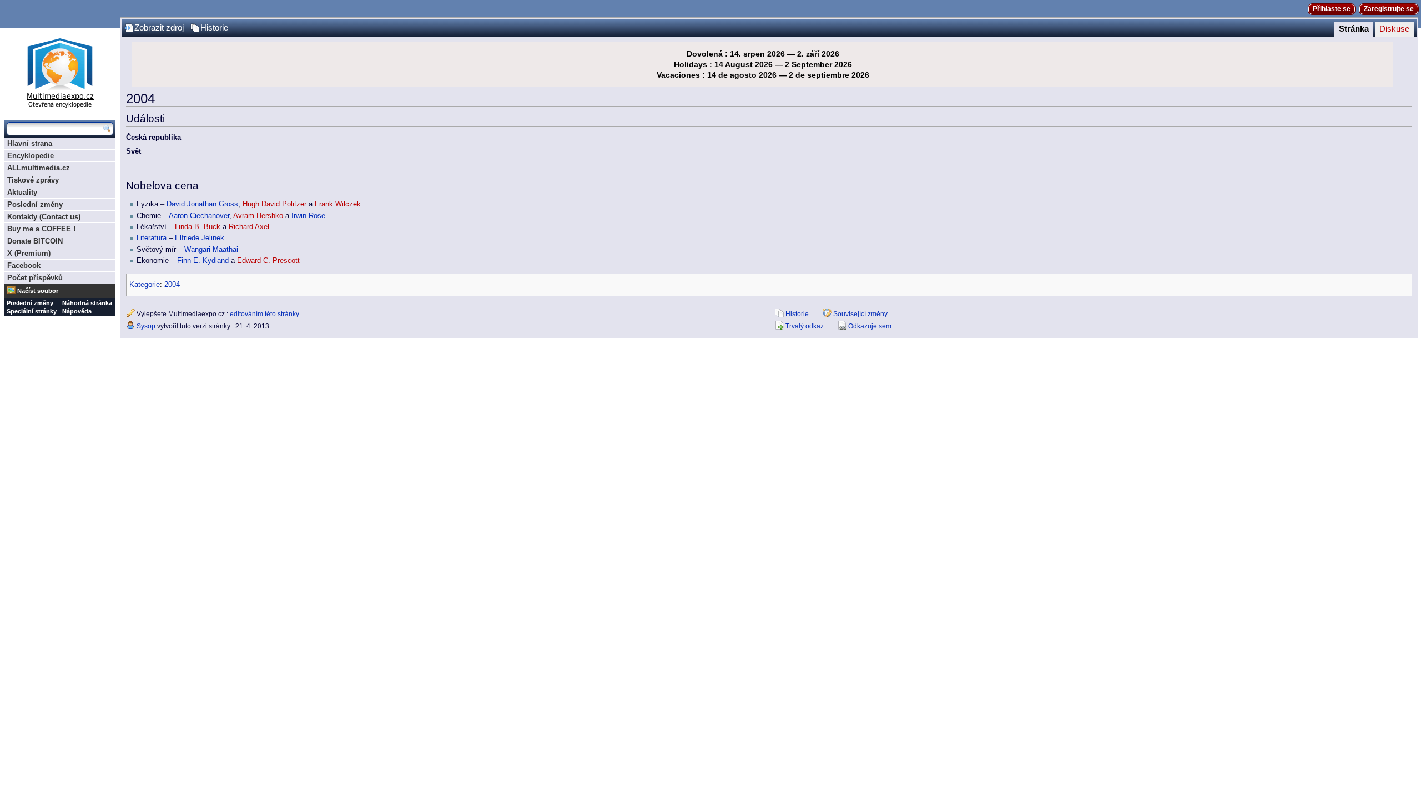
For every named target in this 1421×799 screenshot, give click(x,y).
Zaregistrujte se (1389, 9)
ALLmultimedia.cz (38, 168)
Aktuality (22, 192)
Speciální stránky (32, 311)
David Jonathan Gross (202, 204)
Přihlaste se (1332, 9)
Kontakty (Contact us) (43, 217)
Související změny (860, 314)
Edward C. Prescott (268, 261)
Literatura (152, 238)
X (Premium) (29, 253)
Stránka (1354, 28)
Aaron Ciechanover (199, 216)
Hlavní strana (29, 143)
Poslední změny (35, 204)
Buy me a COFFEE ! (41, 229)
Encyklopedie (30, 155)
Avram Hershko (258, 216)
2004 (172, 285)
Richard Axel (249, 227)
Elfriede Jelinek (199, 238)
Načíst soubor (37, 290)
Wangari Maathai (211, 250)
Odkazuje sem (869, 326)
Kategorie (144, 285)
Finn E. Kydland (203, 261)
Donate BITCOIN (35, 241)
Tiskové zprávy (33, 180)
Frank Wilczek (338, 204)
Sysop (146, 326)
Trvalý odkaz (804, 326)
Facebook (24, 265)
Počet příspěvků (35, 278)
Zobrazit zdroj (159, 27)
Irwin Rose (308, 216)
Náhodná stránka (87, 303)
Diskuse (1394, 28)
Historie (214, 27)
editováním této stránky (264, 314)
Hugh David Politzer (274, 204)
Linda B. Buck (197, 227)
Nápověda (77, 311)
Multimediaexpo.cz (60, 71)
